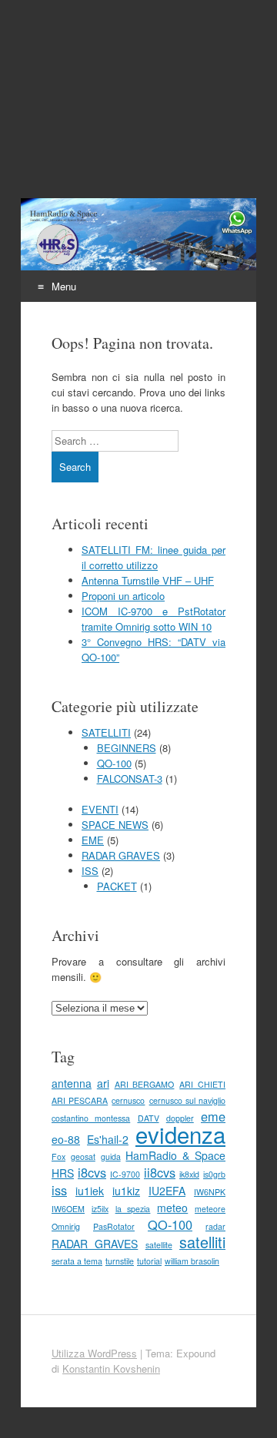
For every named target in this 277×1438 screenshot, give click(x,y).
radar (215, 1226)
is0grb (214, 1174)
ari (103, 1083)
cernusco (128, 1100)
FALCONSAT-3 (129, 778)
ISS (90, 870)
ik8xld (189, 1174)
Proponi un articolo (123, 595)
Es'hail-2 (107, 1139)
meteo (172, 1207)
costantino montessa (91, 1118)
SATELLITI (106, 732)
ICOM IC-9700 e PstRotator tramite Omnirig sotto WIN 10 (153, 619)
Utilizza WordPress (94, 1353)
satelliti (202, 1242)
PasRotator (114, 1226)
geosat (83, 1156)
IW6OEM (68, 1208)
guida (111, 1156)
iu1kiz (126, 1190)
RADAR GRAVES (121, 855)
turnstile (119, 1261)
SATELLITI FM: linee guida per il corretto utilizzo (153, 557)
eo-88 (66, 1139)
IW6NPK (209, 1192)
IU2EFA (167, 1190)
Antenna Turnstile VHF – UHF (148, 580)
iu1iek (89, 1190)
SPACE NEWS (115, 824)
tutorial (149, 1261)
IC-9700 (125, 1174)
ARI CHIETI (202, 1084)
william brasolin (192, 1261)
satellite (158, 1245)
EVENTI (100, 809)
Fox (58, 1156)
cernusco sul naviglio (187, 1100)
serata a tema (77, 1261)
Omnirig (66, 1226)
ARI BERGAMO (145, 1084)
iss (59, 1190)
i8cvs (92, 1172)
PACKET (117, 886)
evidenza (180, 1134)
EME (93, 840)
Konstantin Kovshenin (111, 1368)
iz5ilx (100, 1208)
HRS (63, 1173)
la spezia (133, 1208)
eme (213, 1116)
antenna (72, 1083)
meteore (210, 1208)
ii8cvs (159, 1172)
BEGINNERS (126, 748)
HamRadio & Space (175, 1155)
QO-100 (114, 763)
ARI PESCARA (80, 1100)
